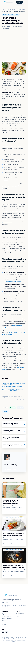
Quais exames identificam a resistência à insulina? (14, 424)
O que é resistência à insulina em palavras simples (11, 107)
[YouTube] (6, 632)
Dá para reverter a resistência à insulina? (14, 437)
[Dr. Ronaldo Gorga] (8, 2)
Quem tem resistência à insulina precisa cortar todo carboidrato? (14, 444)
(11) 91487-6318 (20, 614)
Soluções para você (7, 618)
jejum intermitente (7, 222)
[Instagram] (3, 632)
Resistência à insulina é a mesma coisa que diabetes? (14, 431)
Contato (4, 624)
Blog (7, 9)
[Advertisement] (14, 45)
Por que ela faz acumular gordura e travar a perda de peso (13, 197)
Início (3, 9)
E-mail (17, 616)
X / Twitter (20, 407)
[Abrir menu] (24, 2)
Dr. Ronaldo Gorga (6, 616)
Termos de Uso (17, 637)
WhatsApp (12, 407)
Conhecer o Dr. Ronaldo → (10, 469)
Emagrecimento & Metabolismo (16, 9)
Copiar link (5, 411)
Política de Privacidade (7, 637)
